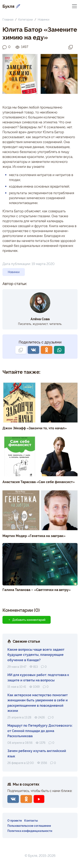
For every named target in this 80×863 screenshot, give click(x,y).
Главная (7, 19)
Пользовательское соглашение (29, 825)
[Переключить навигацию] (74, 6)
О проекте (14, 820)
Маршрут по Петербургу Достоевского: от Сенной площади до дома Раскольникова (40, 730)
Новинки (43, 19)
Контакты (31, 820)
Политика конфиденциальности (29, 831)
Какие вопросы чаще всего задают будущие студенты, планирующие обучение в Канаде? (35, 654)
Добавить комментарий (28, 620)
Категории (25, 19)
